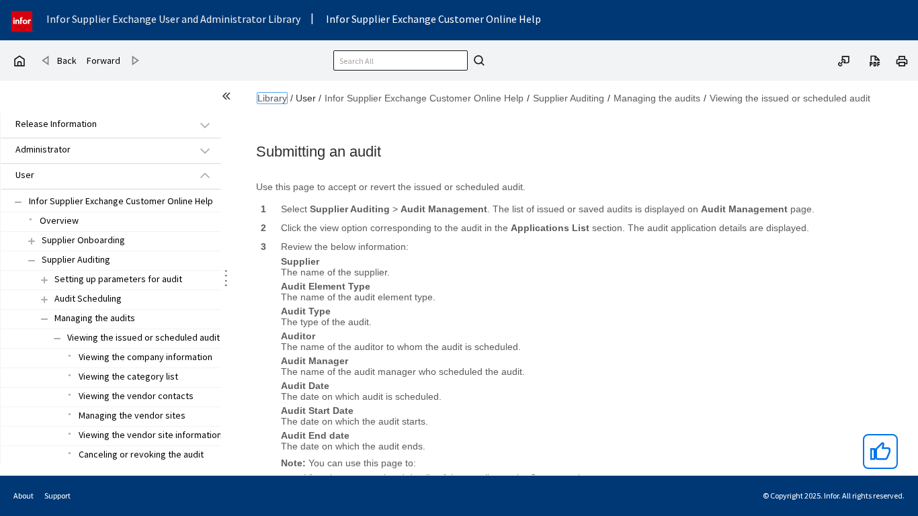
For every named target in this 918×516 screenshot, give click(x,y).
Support (57, 495)
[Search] (477, 60)
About (23, 495)
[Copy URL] (844, 60)
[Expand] (31, 240)
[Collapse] (31, 260)
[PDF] (875, 60)
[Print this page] (902, 60)
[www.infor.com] (23, 19)
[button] (95, 125)
